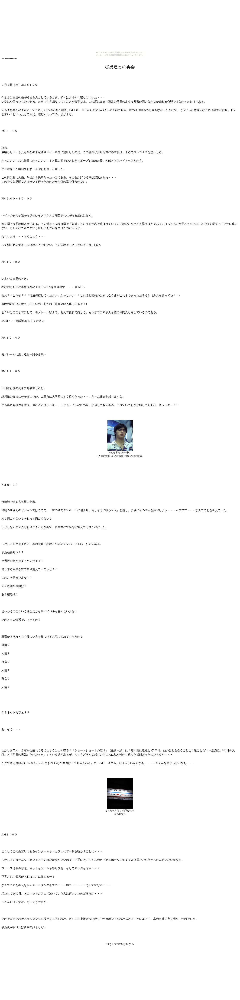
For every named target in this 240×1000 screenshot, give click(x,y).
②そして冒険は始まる (120, 944)
